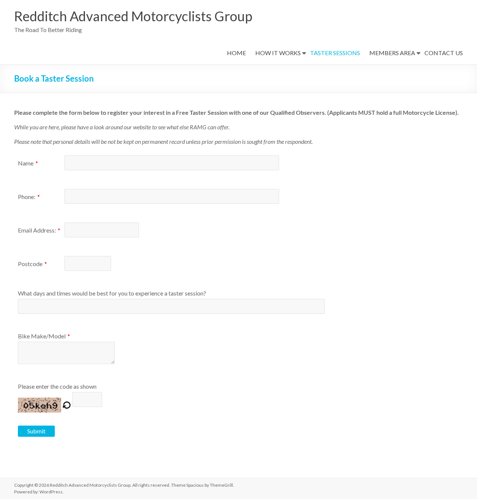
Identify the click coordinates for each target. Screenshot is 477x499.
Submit (36, 431)
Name (26, 163)
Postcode (30, 263)
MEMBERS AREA (392, 52)
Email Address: (37, 230)
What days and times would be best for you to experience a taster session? (112, 293)
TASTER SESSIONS (335, 52)
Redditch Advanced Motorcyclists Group (133, 16)
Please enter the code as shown (57, 386)
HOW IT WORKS (278, 52)
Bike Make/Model (42, 335)
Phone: (26, 196)
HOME (236, 52)
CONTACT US (443, 52)
